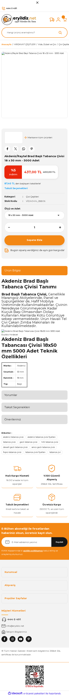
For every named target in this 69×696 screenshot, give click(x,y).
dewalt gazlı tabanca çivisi (15, 447)
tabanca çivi (55, 452)
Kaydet (59, 542)
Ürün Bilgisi (12, 270)
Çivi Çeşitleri (32, 196)
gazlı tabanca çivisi (28, 442)
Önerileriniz (12, 419)
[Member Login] (58, 19)
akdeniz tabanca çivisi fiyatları (42, 437)
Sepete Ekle (34, 240)
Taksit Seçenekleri (17, 407)
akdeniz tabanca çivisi (13, 437)
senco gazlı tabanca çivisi (43, 447)
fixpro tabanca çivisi (12, 452)
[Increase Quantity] (62, 227)
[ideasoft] (15, 693)
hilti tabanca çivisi (49, 442)
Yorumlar (10, 395)
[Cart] (65, 19)
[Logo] (19, 19)
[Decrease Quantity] (7, 227)
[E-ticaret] (34, 693)
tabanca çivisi (9, 442)
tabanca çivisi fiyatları (35, 452)
